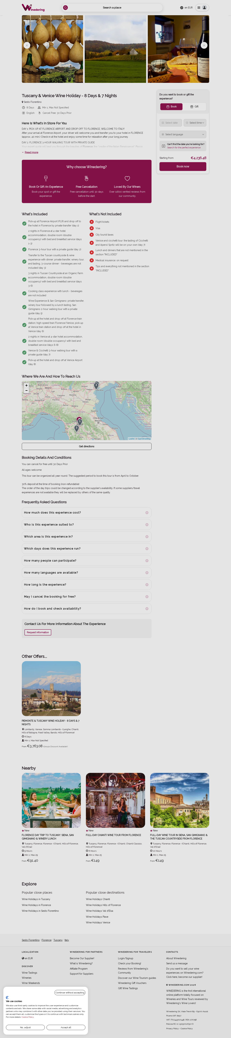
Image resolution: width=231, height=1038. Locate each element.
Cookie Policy (28, 1017)
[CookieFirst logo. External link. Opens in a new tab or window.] (7, 997)
